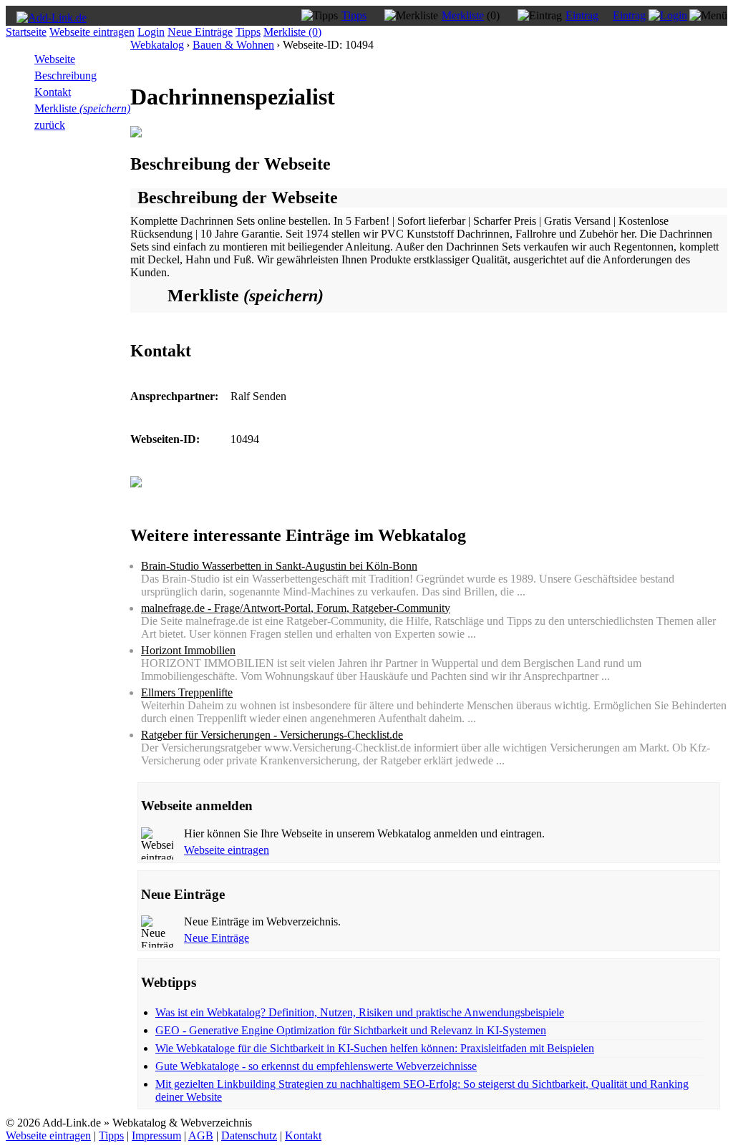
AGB (200, 1135)
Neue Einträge (200, 32)
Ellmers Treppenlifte (187, 692)
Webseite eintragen (92, 32)
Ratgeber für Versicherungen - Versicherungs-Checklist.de (272, 735)
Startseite (26, 32)
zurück (49, 125)
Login (151, 32)
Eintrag (581, 15)
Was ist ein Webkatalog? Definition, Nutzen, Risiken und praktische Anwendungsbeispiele (359, 1012)
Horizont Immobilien (188, 650)
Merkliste (463, 15)
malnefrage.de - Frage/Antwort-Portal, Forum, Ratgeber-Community (295, 608)
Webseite (54, 59)
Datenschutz (249, 1135)
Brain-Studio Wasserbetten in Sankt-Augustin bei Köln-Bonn (279, 566)
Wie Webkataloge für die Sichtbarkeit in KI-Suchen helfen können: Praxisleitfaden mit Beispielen (374, 1048)
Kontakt (52, 92)
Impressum (156, 1135)
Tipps (353, 15)
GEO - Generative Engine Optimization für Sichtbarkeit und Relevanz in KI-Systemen (350, 1030)
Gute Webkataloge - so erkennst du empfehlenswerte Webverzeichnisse (316, 1066)
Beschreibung (65, 75)
